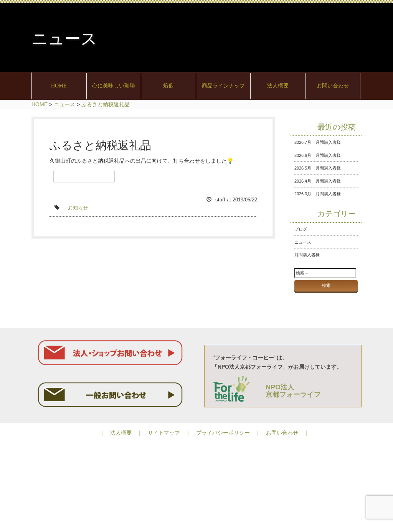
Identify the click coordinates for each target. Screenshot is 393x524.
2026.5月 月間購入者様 (317, 168)
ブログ (300, 229)
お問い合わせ (333, 86)
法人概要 (278, 86)
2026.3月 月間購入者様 (317, 193)
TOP (362, 328)
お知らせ (78, 208)
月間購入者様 (307, 254)
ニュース (302, 242)
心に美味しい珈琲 (113, 86)
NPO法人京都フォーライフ (293, 391)
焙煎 (168, 86)
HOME (59, 86)
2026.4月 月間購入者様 (317, 181)
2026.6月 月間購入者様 (317, 155)
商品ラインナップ (223, 86)
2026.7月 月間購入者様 (317, 142)
